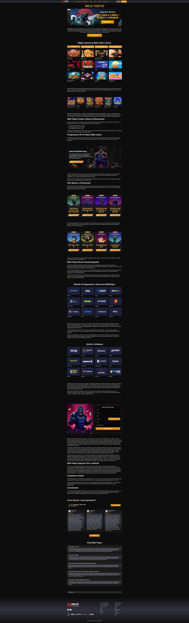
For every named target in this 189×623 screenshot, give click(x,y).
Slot (114, 46)
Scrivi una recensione (116, 505)
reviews (96, 492)
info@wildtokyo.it (118, 609)
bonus (108, 444)
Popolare (73, 46)
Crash (101, 46)
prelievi (69, 330)
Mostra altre (94, 535)
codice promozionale (110, 187)
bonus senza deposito (84, 270)
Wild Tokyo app (70, 466)
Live (87, 46)
